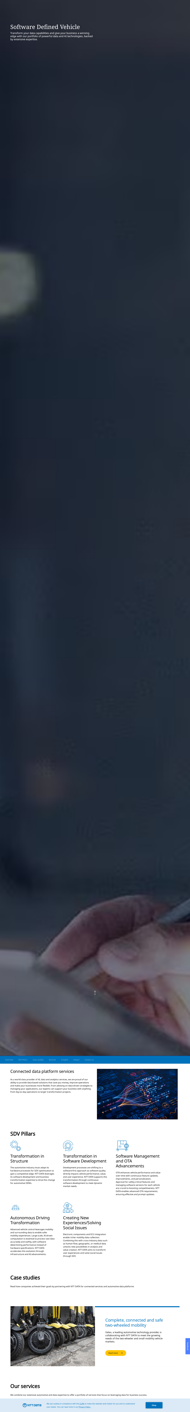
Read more (113, 1353)
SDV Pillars (23, 1059)
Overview (9, 1059)
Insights (64, 1059)
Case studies (38, 1059)
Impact (76, 1059)
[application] (95, 1405)
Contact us (89, 1059)
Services (52, 1059)
